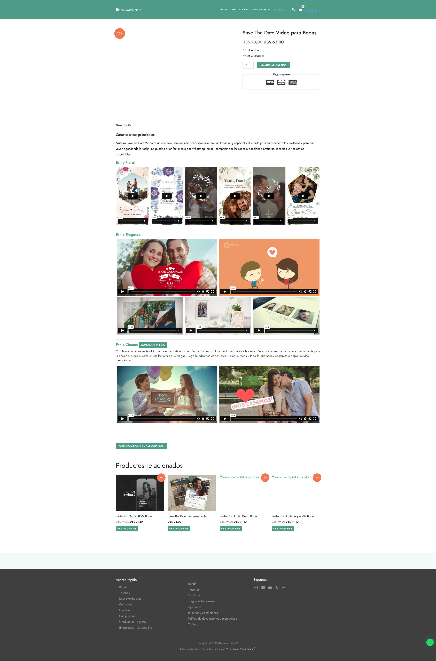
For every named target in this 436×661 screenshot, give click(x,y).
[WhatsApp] (284, 587)
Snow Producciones (244, 649)
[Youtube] (270, 587)
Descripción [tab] (124, 125)
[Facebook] (263, 587)
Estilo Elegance (255, 56)
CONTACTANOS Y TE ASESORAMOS (141, 445)
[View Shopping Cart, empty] (300, 10)
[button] (268, 10)
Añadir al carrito (273, 65)
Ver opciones (126, 528)
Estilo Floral (253, 50)
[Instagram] (256, 587)
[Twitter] (277, 587)
